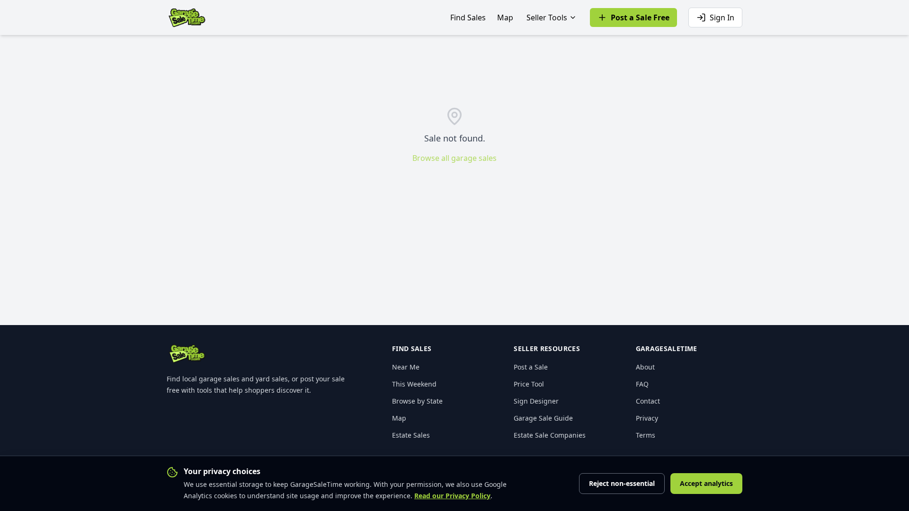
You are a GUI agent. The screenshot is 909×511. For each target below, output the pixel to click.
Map (505, 17)
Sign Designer (536, 400)
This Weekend (414, 383)
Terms (645, 435)
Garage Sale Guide (543, 418)
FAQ (642, 383)
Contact (648, 400)
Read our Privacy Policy (452, 495)
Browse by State (417, 400)
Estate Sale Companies (550, 435)
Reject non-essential (622, 483)
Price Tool (529, 383)
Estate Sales (411, 435)
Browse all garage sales (454, 158)
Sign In (722, 17)
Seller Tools (546, 17)
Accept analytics (706, 483)
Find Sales (468, 17)
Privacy (647, 418)
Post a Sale (531, 366)
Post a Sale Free (640, 17)
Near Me (405, 366)
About (645, 366)
